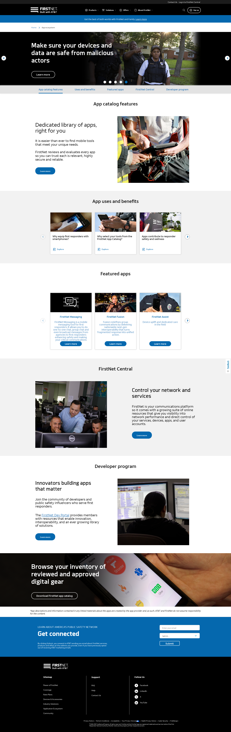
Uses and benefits (85, 89)
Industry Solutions (51, 704)
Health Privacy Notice (148, 721)
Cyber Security (163, 721)
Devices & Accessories (52, 699)
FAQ (93, 685)
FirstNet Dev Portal (55, 515)
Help (93, 690)
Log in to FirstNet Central (189, 2)
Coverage (47, 690)
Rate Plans (47, 694)
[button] (104, 82)
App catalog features (51, 89)
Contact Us (172, 2)
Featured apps (115, 89)
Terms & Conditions (102, 721)
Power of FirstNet (50, 685)
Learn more (141, 19)
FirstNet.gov (174, 721)
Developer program (177, 89)
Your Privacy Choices (129, 721)
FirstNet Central (145, 89)
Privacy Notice (89, 721)
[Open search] (184, 10)
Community (48, 713)
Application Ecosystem (53, 708)
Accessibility (115, 721)
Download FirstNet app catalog (54, 595)
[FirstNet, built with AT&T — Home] (44, 10)
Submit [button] (169, 643)
